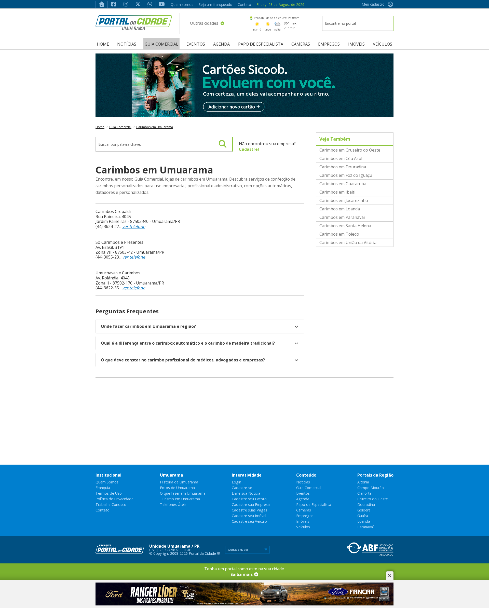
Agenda (221, 44)
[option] (244, 85)
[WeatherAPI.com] (251, 18)
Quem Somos (107, 482)
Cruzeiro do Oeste (372, 498)
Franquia (103, 487)
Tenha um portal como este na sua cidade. (244, 571)
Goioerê (364, 510)
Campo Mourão (370, 487)
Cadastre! (249, 149)
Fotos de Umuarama (177, 487)
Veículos (382, 44)
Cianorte (364, 493)
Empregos (329, 44)
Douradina (366, 504)
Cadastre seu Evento (249, 498)
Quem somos (182, 4)
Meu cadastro (373, 4)
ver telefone (133, 226)
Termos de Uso (109, 493)
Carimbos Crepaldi (113, 211)
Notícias (126, 44)
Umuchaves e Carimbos (118, 273)
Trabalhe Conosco (111, 504)
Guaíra (362, 515)
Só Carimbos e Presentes (119, 242)
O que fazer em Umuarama (183, 493)
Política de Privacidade (114, 498)
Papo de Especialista (260, 44)
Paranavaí (365, 526)
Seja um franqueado (215, 4)
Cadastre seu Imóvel (249, 515)
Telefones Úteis (173, 504)
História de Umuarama (179, 482)
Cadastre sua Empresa (251, 504)
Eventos (195, 44)
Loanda (363, 521)
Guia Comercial (161, 44)
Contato (244, 4)
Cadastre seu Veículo (249, 521)
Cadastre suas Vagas (249, 510)
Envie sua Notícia (246, 493)
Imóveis (356, 44)
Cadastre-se (242, 487)
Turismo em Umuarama (180, 498)
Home (103, 44)
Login (236, 482)
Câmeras (300, 44)
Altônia (363, 482)
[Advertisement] (244, 421)
